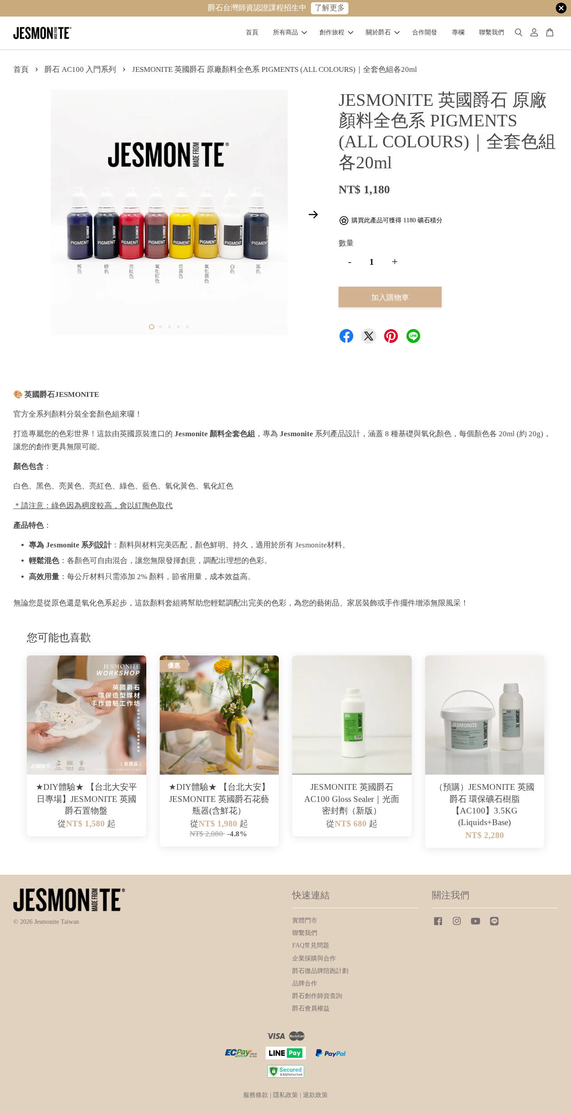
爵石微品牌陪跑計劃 (320, 970)
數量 (346, 243)
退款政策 (315, 1094)
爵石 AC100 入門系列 (80, 69)
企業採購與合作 (314, 958)
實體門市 (304, 920)
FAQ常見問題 (310, 945)
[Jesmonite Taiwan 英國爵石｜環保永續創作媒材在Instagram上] (457, 925)
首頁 (252, 32)
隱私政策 (285, 1094)
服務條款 (255, 1094)
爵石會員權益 (311, 1008)
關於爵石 (378, 32)
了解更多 (329, 8)
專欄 (458, 32)
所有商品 (285, 32)
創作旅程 (331, 32)
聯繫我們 (491, 32)
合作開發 (424, 32)
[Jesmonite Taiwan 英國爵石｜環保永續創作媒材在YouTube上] (475, 925)
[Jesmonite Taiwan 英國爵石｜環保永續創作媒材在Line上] (494, 925)
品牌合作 (304, 983)
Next (313, 215)
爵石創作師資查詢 (317, 995)
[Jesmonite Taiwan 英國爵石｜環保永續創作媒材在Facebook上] (438, 925)
